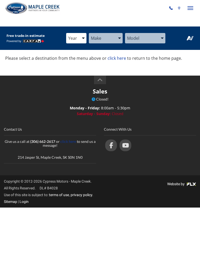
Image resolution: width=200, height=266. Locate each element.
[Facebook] (111, 145)
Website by (176, 184)
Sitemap (10, 202)
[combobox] (76, 38)
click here (117, 58)
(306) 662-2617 (154, 8)
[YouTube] (125, 145)
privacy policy (81, 195)
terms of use (59, 195)
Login (24, 202)
